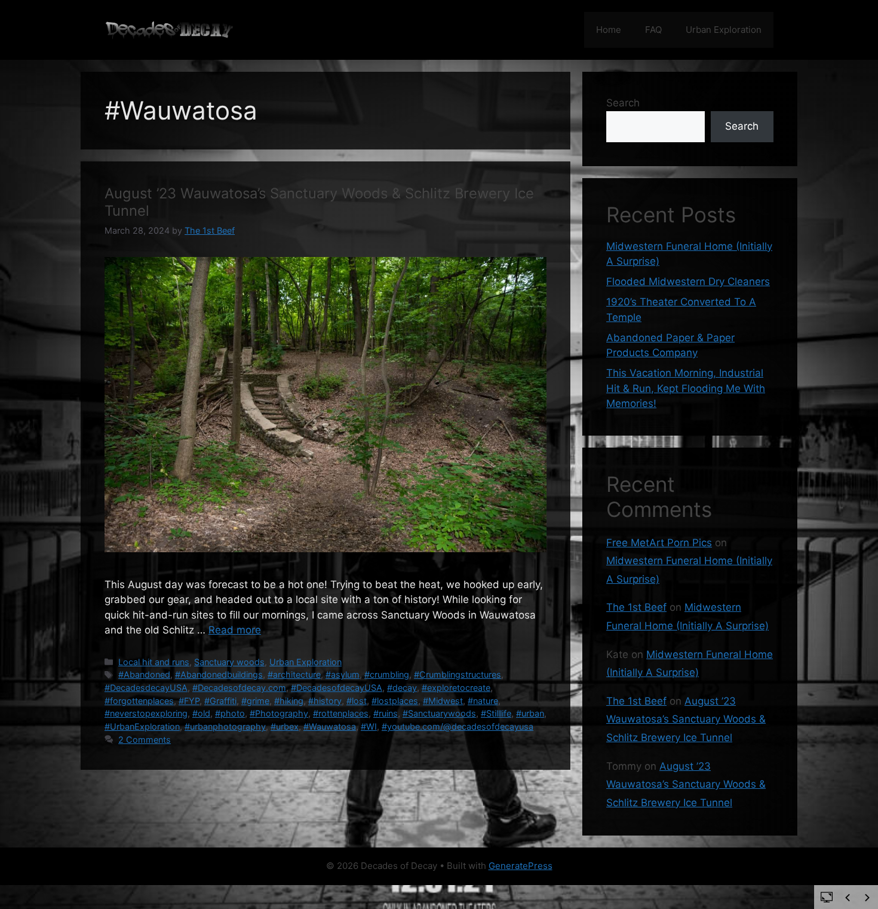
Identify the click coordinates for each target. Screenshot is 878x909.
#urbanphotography (225, 726)
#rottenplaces (341, 713)
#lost (356, 701)
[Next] (867, 898)
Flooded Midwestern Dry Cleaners (688, 281)
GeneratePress (520, 865)
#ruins (385, 713)
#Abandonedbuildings (219, 674)
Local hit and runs (153, 662)
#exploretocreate (456, 687)
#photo (230, 713)
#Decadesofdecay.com (239, 687)
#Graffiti (220, 701)
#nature (483, 701)
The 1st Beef (636, 607)
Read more (234, 630)
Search (623, 103)
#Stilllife (496, 713)
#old (201, 713)
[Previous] (848, 898)
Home (608, 29)
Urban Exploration (724, 29)
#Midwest (443, 701)
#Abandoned (144, 674)
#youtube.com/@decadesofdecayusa (457, 726)
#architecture (294, 674)
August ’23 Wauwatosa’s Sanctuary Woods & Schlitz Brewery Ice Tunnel (319, 202)
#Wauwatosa (329, 726)
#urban (530, 713)
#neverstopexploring (146, 713)
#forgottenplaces (139, 701)
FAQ (653, 29)
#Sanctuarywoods (439, 713)
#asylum (343, 674)
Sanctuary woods (229, 662)
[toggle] (827, 896)
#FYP (189, 701)
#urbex (285, 726)
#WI (369, 726)
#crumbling (386, 674)
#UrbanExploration (142, 726)
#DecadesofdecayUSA (336, 687)
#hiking (288, 701)
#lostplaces (395, 701)
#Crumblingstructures (457, 674)
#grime (255, 701)
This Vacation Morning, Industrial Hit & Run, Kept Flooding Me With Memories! (685, 388)
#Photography (279, 713)
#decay (402, 687)
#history (325, 701)
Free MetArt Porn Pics (659, 543)
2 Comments (144, 739)
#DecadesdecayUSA (146, 687)
